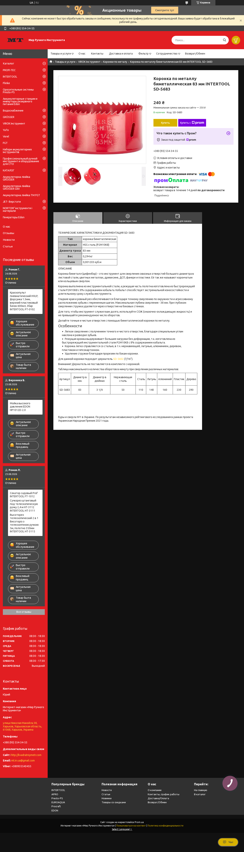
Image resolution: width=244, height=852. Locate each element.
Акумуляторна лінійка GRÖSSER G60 (16, 187)
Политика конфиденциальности (165, 825)
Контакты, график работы (163, 794)
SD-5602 (118, 358)
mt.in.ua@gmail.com (23, 760)
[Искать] (224, 40)
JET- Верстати (12, 201)
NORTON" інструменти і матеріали (17, 209)
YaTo (6, 130)
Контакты (97, 53)
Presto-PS (57, 798)
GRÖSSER (8, 117)
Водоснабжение (13, 110)
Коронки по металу (115, 61)
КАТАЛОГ (8, 170)
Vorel (6, 136)
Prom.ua (139, 822)
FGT (5, 142)
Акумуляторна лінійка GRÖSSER (16, 178)
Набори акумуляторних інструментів (17, 151)
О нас (82, 53)
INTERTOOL (10, 76)
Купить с (185, 122)
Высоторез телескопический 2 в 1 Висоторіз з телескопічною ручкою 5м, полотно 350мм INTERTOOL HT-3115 (24, 523)
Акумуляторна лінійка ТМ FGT (21, 195)
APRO (54, 794)
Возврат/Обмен (195, 53)
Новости (9, 239)
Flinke (6, 83)
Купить (165, 122)
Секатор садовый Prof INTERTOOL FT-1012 (24, 495)
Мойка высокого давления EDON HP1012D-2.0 (20, 407)
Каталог (8, 63)
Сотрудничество (166, 53)
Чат (231, 842)
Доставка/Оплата (158, 798)
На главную (200, 790)
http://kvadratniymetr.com (26, 755)
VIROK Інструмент (89, 61)
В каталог (199, 794)
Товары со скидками (114, 802)
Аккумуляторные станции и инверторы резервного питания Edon (20, 101)
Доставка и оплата (121, 53)
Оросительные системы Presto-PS (18, 91)
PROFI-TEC (9, 70)
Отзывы (8, 233)
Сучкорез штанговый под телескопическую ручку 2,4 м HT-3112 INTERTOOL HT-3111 (24, 505)
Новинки (107, 798)
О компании (154, 790)
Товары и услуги (61, 53)
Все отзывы (23, 611)
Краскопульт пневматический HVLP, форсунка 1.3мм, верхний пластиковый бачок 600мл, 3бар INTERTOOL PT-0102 (24, 301)
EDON (54, 810)
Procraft (56, 806)
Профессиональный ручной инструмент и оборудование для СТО (21, 161)
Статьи (8, 246)
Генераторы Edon (13, 217)
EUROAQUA (58, 802)
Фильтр (143, 53)
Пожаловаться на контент (131, 825)
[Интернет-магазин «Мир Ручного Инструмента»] (15, 40)
